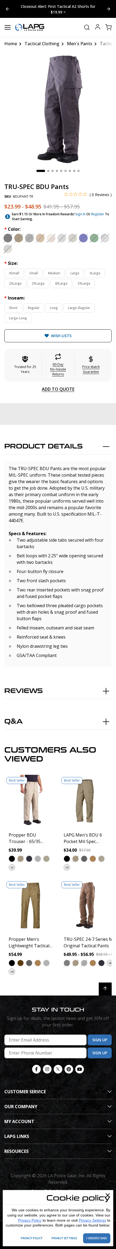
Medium (54, 273)
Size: (11, 263)
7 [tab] (70, 171)
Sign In (80, 214)
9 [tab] (78, 171)
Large (74, 273)
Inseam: (14, 298)
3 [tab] (53, 171)
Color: (12, 229)
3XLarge (38, 283)
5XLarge (84, 283)
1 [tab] (40, 171)
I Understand (96, 1238)
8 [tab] (74, 171)
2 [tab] (48, 171)
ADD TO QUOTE (58, 389)
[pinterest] (68, 1069)
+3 (67, 867)
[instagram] (47, 1069)
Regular (34, 307)
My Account (19, 1121)
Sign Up (99, 1039)
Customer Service (25, 1092)
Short (13, 307)
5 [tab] (61, 171)
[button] (58, 365)
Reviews (23, 691)
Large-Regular (79, 307)
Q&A (13, 722)
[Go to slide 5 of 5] (108, 9)
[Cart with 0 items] (108, 27)
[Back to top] (105, 989)
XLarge (95, 273)
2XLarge (15, 283)
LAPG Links (16, 1136)
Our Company (20, 1107)
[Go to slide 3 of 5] (7, 9)
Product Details (43, 446)
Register (97, 214)
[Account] (97, 27)
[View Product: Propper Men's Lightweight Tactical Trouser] (30, 905)
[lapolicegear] (29, 27)
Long (54, 307)
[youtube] (79, 1069)
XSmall (14, 273)
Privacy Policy (30, 1220)
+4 (12, 972)
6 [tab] (65, 171)
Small (33, 273)
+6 (110, 963)
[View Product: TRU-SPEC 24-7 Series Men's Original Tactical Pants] (85, 905)
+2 (12, 867)
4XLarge (61, 283)
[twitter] (58, 1069)
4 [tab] (57, 171)
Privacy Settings (92, 1220)
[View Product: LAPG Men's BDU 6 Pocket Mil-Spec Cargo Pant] (85, 801)
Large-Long (18, 318)
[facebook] (36, 1069)
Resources (16, 1151)
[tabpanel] (58, 109)
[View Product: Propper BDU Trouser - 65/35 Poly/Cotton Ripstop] (30, 801)
